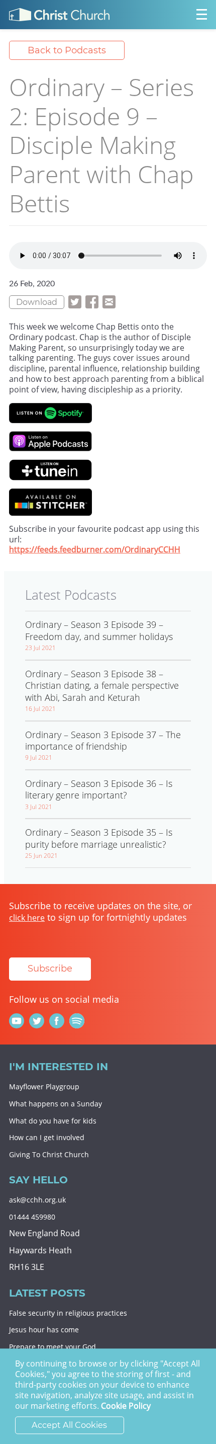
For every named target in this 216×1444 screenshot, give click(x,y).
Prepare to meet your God (52, 1346)
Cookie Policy (126, 1406)
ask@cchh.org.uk (37, 1200)
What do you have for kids (52, 1121)
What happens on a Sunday (55, 1103)
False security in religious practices (68, 1313)
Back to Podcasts (67, 50)
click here (27, 917)
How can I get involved (46, 1137)
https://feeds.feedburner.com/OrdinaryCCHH (94, 549)
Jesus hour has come (44, 1329)
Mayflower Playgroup (44, 1086)
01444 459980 (32, 1217)
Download (36, 302)
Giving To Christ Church (49, 1154)
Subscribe (50, 968)
